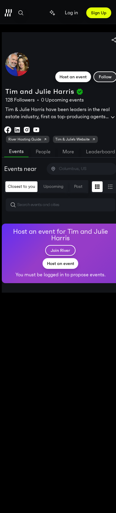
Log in (71, 12)
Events (16, 151)
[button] (60, 205)
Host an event (73, 76)
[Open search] (20, 12)
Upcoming (53, 186)
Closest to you (21, 186)
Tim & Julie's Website (72, 139)
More (68, 152)
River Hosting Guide (24, 139)
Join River (60, 250)
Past (78, 186)
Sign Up (98, 12)
